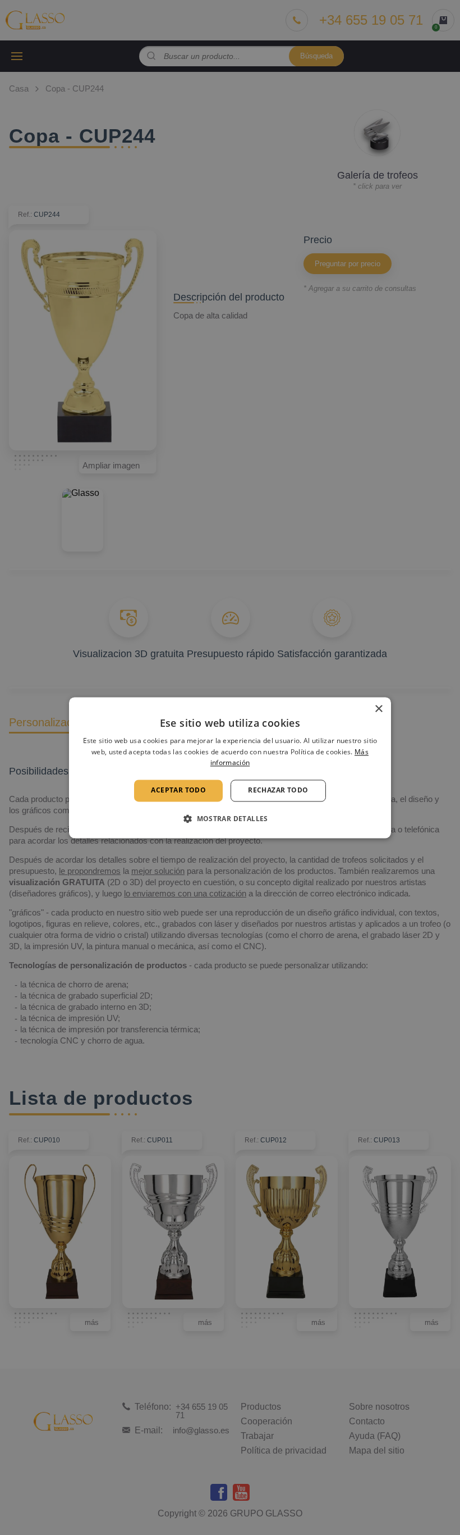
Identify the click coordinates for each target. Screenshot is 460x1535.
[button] (230, 818)
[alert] (230, 767)
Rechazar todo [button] (278, 790)
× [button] (378, 709)
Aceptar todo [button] (178, 790)
